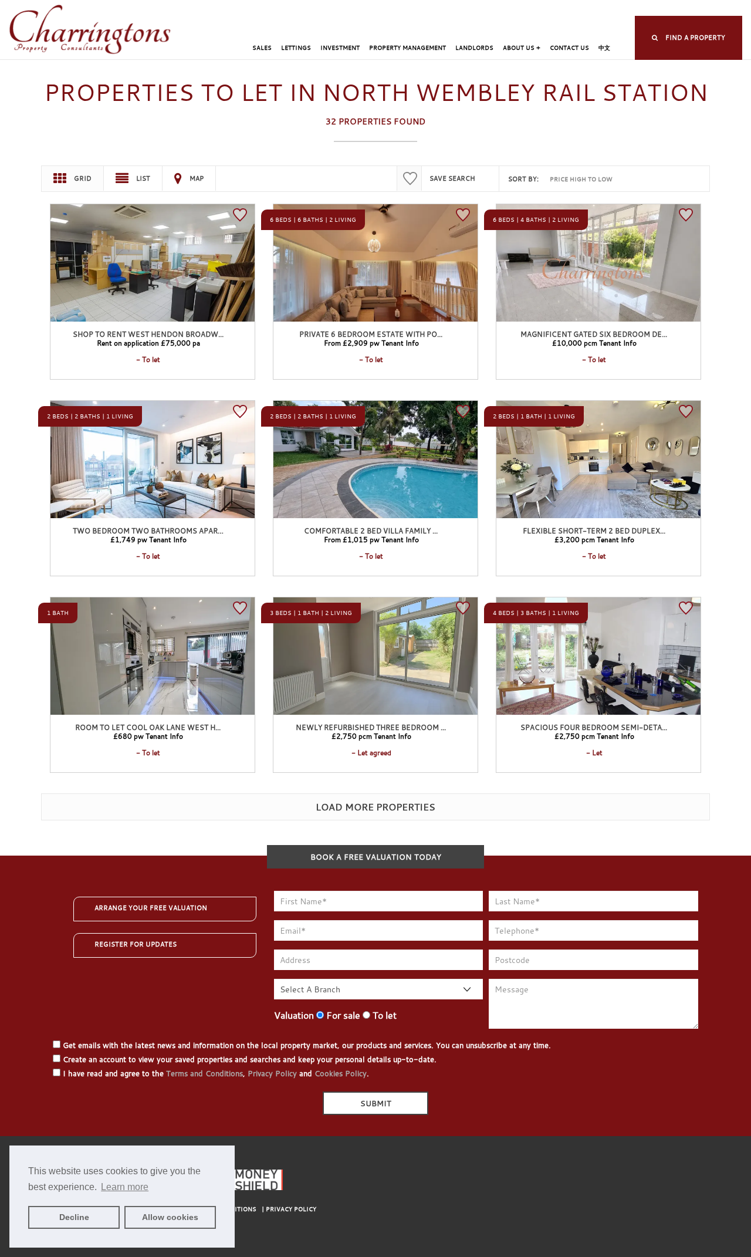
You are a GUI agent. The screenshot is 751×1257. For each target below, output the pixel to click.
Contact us (569, 48)
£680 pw (148, 736)
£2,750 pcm (371, 736)
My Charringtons (423, 9)
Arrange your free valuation (150, 908)
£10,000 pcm (594, 342)
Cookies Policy (340, 1073)
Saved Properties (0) (500, 9)
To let (383, 1015)
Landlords (474, 48)
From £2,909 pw (371, 342)
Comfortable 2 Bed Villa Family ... (371, 530)
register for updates (135, 944)
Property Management (407, 48)
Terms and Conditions (204, 1073)
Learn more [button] (124, 1187)
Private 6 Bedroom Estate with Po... (370, 334)
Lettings (296, 48)
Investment (340, 48)
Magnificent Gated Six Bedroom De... (593, 334)
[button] (688, 38)
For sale (342, 1015)
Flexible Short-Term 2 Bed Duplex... (594, 530)
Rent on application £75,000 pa (148, 342)
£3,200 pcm (594, 539)
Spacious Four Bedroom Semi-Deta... (593, 727)
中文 (604, 48)
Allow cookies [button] (170, 1217)
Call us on (666, 9)
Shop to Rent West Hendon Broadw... (148, 334)
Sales (262, 48)
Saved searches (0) (579, 9)
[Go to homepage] (90, 30)
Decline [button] (74, 1217)
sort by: (523, 179)
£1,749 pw (148, 539)
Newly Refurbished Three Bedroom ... (371, 727)
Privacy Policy (272, 1073)
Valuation (294, 1015)
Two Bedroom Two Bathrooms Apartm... (153, 530)
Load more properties (375, 806)
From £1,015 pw (371, 539)
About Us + (521, 48)
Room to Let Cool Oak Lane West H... (148, 727)
